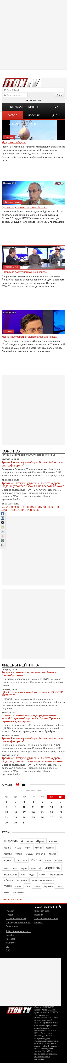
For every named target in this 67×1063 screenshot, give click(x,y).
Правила (38, 914)
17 (24, 812)
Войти (60, 94)
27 (51, 817)
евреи (24, 868)
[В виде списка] (24, 784)
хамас (60, 886)
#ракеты (50, 847)
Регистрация (33, 100)
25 (33, 817)
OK (7, 946)
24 (24, 817)
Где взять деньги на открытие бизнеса (24, 207)
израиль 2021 (10, 874)
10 (24, 807)
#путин (38, 847)
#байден (53, 841)
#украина (40, 853)
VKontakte (11, 942)
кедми (32, 874)
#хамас (52, 853)
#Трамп (40, 841)
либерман (8, 879)
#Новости (27, 841)
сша (27, 886)
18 (33, 812)
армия (48, 860)
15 (6, 812)
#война (7, 847)
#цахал (8, 860)
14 (60, 807)
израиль (52, 867)
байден (58, 860)
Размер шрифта (43, 906)
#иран (27, 847)
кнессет (43, 874)
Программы (15, 106)
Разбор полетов (12, 116)
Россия (36, 860)
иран (23, 874)
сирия (18, 886)
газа (15, 868)
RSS (8, 950)
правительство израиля (42, 879)
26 (42, 817)
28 (60, 817)
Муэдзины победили (14, 142)
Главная (10, 910)
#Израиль (11, 840)
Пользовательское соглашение (42, 1057)
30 (15, 822)
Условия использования (46, 918)
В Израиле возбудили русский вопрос (24, 271)
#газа (17, 847)
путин (8, 886)
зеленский (36, 868)
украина (48, 886)
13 (51, 807)
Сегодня (8, 331)
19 (42, 812)
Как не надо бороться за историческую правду (29, 336)
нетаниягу (22, 879)
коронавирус (56, 874)
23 (15, 817)
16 (15, 812)
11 (33, 807)
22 (6, 817)
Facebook (10, 938)
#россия (8, 853)
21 (60, 812)
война (6, 868)
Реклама (38, 922)
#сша (29, 853)
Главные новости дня (34, 108)
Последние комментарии (18, 922)
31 (24, 822)
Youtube (10, 934)
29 (6, 822)
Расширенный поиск (16, 918)
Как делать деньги (12, 202)
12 (42, 807)
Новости (10, 914)
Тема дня (54, 108)
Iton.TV (19, 1009)
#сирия (19, 853)
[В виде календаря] (18, 784)
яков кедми (18, 892)
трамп (37, 886)
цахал (6, 892)
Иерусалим (21, 860)
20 (51, 812)
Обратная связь (42, 910)
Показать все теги (12, 899)
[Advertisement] (33, 409)
